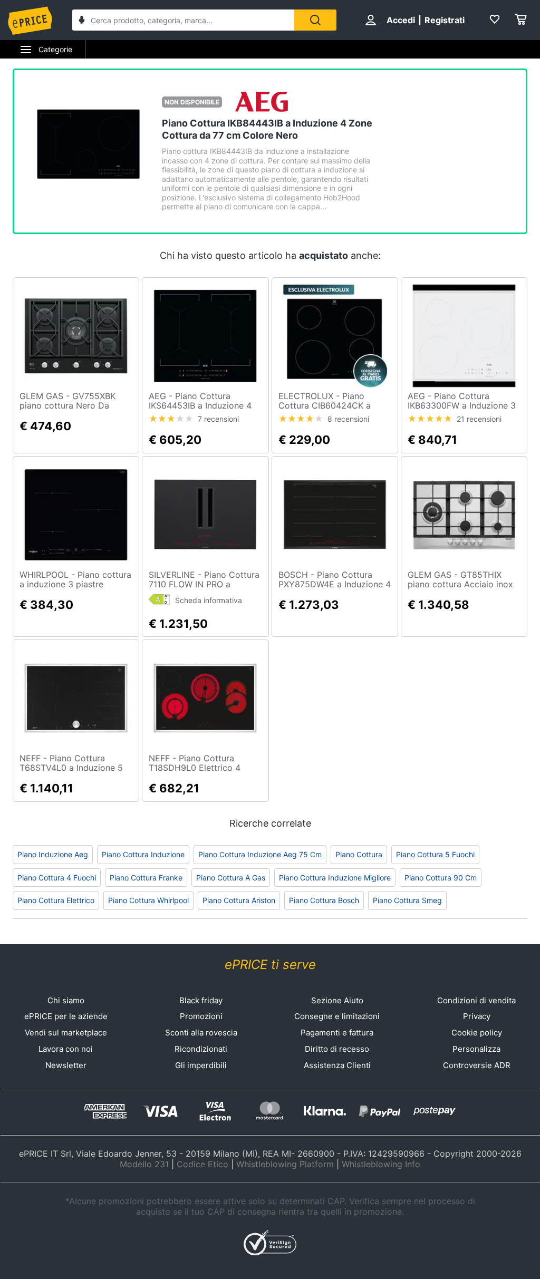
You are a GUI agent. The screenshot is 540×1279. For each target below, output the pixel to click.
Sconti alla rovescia (201, 1033)
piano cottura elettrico (55, 900)
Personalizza (476, 1049)
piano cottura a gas (230, 877)
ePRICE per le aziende (66, 1016)
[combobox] (183, 20)
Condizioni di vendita (476, 1000)
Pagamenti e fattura (337, 1033)
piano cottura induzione (143, 854)
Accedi (401, 20)
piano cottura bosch (324, 900)
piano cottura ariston (238, 900)
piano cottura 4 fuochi (56, 877)
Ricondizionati (201, 1049)
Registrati (445, 20)
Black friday (201, 1000)
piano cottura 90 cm (440, 877)
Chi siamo (65, 1000)
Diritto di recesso (337, 1049)
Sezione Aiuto (337, 1000)
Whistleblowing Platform (285, 1164)
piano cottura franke (146, 877)
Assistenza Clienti (337, 1065)
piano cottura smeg (407, 900)
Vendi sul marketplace (66, 1033)
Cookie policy (476, 1033)
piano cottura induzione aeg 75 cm (260, 854)
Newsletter (65, 1065)
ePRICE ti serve (270, 964)
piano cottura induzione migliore (335, 877)
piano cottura (358, 854)
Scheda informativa (208, 600)
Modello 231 (144, 1164)
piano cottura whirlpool (148, 900)
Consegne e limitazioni (337, 1016)
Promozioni (201, 1016)
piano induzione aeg (52, 854)
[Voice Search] (82, 21)
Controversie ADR (476, 1065)
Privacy (476, 1016)
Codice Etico (202, 1164)
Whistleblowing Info (381, 1164)
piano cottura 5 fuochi (435, 854)
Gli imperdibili (201, 1065)
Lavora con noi (65, 1049)
